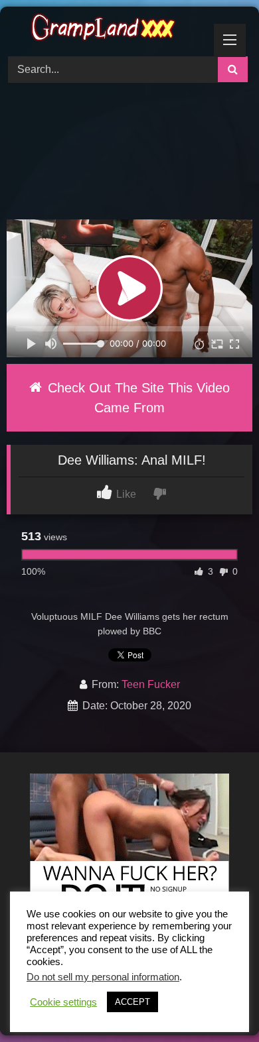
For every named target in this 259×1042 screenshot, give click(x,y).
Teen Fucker (151, 684)
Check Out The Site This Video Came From (137, 397)
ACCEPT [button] (132, 1002)
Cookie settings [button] (63, 1002)
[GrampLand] (106, 29)
